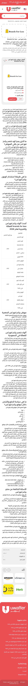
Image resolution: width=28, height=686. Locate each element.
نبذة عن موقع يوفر (22, 667)
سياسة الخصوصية (22, 674)
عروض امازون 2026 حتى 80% (19, 631)
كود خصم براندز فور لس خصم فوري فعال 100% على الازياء (15, 87)
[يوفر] (14, 9)
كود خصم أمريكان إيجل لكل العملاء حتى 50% (15, 648)
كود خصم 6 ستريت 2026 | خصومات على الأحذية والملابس (15, 653)
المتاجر (21, 21)
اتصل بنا (24, 671)
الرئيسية (25, 21)
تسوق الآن (4, 2)
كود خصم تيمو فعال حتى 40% (19, 638)
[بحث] (4, 16)
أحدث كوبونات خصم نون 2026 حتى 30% (17, 624)
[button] (19, 95)
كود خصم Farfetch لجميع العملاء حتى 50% (16, 641)
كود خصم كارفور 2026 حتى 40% (18, 627)
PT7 (15, 99)
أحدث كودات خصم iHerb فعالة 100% (17, 634)
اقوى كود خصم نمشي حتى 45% (18, 657)
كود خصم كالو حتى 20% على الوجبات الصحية (15, 645)
